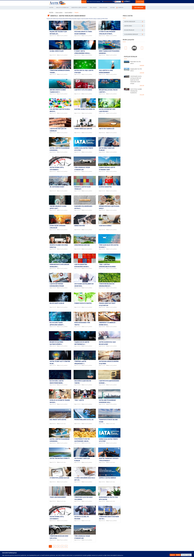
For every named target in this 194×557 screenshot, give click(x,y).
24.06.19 (54, 346)
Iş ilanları (84, 1)
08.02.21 (103, 520)
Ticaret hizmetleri (84, 18)
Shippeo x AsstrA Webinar (107, 478)
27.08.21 (103, 423)
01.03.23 (103, 55)
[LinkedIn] (124, 1)
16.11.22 (78, 93)
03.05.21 (54, 501)
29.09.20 (78, 210)
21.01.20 (54, 307)
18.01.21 (103, 171)
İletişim (112, 7)
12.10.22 (78, 113)
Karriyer (120, 7)
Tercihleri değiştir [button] (186, 555)
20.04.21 (78, 501)
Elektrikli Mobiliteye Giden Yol (84, 109)
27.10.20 (78, 190)
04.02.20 (103, 287)
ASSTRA (51, 7)
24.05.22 (78, 132)
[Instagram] (129, 1)
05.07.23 (54, 35)
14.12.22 (103, 74)
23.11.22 (54, 93)
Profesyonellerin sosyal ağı (84, 419)
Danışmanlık (65, 18)
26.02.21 (78, 520)
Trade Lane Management (58, 497)
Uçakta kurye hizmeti (57, 18)
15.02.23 (78, 74)
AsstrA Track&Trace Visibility (60, 458)
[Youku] (133, 1)
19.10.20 (103, 190)
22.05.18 (103, 384)
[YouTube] (127, 1)
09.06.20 (103, 210)
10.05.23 (78, 35)
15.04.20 (54, 229)
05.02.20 (78, 287)
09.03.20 (54, 268)
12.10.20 (54, 210)
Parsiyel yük (49, 18)
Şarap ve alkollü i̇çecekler (99, 18)
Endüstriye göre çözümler (79, 7)
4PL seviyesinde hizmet (57, 187)
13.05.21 (103, 481)
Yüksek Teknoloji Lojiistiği (83, 128)
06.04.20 (78, 229)
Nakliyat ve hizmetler (62, 7)
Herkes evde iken (79, 225)
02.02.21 (78, 171)
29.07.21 (78, 443)
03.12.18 (78, 365)
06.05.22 (103, 132)
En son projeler (129, 30)
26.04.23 (103, 35)
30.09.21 (54, 423)
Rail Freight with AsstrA (58, 419)
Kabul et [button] (172, 555)
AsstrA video (63, 423)
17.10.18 (103, 365)
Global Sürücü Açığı (57, 51)
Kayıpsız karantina (105, 187)
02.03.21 (54, 171)
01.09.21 (78, 423)
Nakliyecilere (103, 7)
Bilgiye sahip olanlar (57, 303)
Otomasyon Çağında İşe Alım (59, 478)
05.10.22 (103, 113)
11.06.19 (78, 346)
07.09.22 (54, 132)
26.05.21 (54, 481)
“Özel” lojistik (79, 400)
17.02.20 (54, 287)
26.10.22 (54, 113)
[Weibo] (131, 1)
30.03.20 (103, 229)
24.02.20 (103, 268)
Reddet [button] (178, 555)
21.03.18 (78, 404)
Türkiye (118, 1)
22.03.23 (54, 55)
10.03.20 (103, 249)
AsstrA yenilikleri (63, 35)
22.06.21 (103, 152)
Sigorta (78, 18)
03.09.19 (103, 326)
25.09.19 (78, 326)
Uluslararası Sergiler (131, 34)
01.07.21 (54, 462)
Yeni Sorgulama (138, 7)
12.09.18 (78, 384)
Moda (106, 18)
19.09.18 (54, 384)
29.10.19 (103, 307)
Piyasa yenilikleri (113, 520)
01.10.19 (54, 326)
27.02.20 (78, 268)
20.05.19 (103, 346)
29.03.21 (103, 501)
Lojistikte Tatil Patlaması (83, 90)
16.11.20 (54, 190)
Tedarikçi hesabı (140, 1)
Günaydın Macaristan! (82, 245)
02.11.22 (103, 93)
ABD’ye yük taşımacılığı (106, 128)
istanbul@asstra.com (108, 1)
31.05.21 (103, 462)
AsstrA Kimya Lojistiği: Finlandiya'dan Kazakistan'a (136, 90)
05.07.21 (78, 152)
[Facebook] (126, 1)
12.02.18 (103, 404)
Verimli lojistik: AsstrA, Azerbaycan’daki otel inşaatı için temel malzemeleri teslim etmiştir (136, 79)
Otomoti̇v (91, 18)
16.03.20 (78, 249)
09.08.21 (54, 152)
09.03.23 (78, 55)
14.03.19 (54, 365)
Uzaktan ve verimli (105, 225)
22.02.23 (54, 74)
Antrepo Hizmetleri (72, 18)
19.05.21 (78, 481)
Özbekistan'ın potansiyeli (83, 303)
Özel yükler (93, 7)
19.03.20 (54, 249)
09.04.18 (54, 404)
